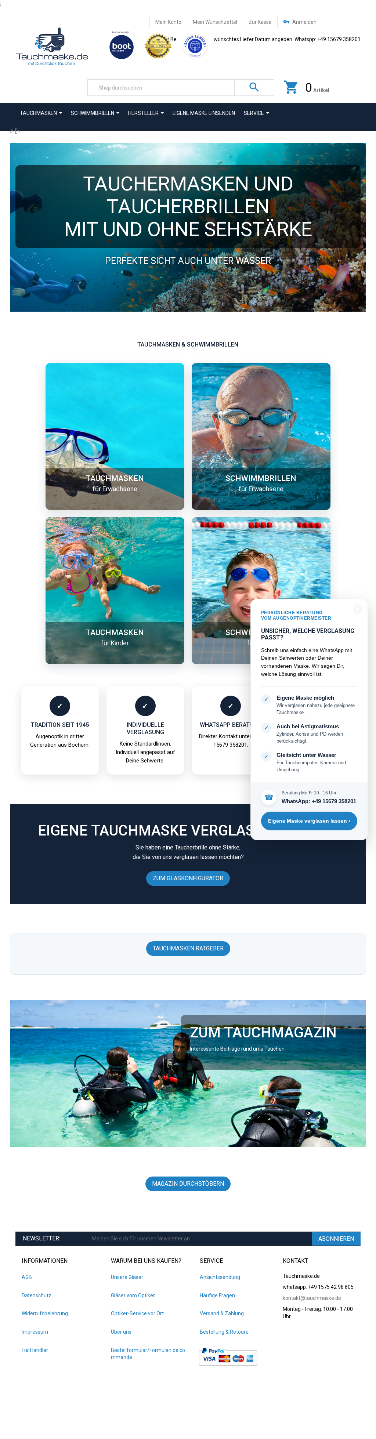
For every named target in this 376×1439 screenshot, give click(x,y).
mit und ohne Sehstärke (188, 229)
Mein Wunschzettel (215, 22)
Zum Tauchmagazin (263, 1032)
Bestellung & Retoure (224, 1332)
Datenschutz (36, 1295)
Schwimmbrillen (260, 478)
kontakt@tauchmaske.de (312, 1298)
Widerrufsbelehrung (45, 1313)
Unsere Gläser (127, 1277)
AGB (27, 1277)
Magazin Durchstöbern (188, 1183)
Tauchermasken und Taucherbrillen (188, 195)
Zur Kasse (260, 22)
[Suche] (254, 87)
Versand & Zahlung (222, 1313)
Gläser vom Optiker (133, 1295)
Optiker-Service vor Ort (137, 1313)
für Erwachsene (115, 489)
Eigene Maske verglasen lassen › (309, 821)
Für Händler (35, 1350)
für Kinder (115, 643)
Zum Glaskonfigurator (188, 878)
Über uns (121, 1332)
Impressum (35, 1332)
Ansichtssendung (220, 1277)
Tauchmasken (115, 478)
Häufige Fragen (217, 1295)
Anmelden (304, 22)
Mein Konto (168, 22)
